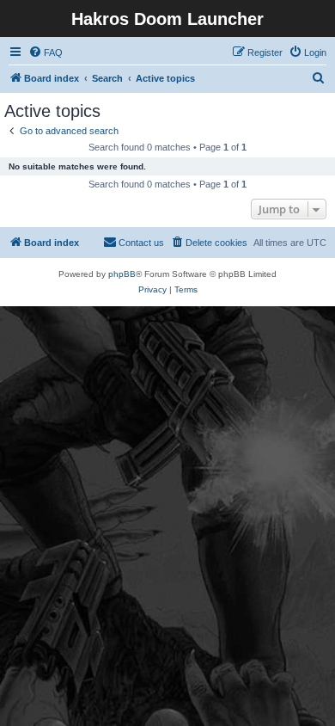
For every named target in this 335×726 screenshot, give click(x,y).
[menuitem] (45, 52)
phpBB (122, 274)
